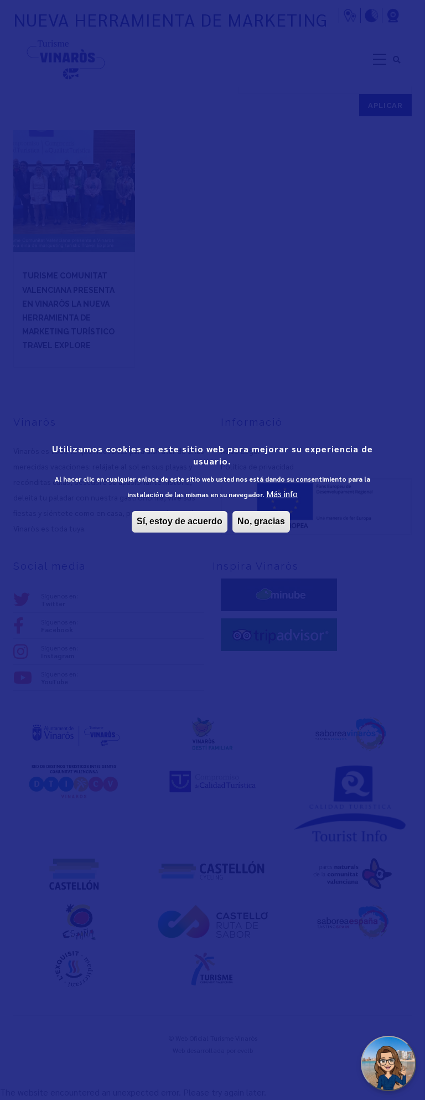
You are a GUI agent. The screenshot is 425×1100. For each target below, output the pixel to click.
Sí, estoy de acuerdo (179, 521)
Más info (282, 493)
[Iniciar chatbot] (388, 1063)
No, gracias (261, 521)
